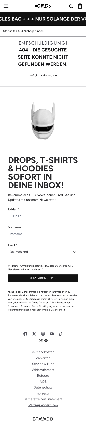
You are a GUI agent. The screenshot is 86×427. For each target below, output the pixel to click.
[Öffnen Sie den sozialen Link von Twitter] (34, 333)
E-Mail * (14, 209)
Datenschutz (43, 387)
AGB (43, 382)
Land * (12, 245)
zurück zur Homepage (43, 75)
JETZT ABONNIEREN (43, 278)
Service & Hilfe (43, 364)
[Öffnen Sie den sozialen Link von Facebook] (25, 333)
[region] (43, 19)
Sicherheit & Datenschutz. (51, 309)
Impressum (43, 393)
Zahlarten (43, 358)
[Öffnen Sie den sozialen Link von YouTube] (51, 333)
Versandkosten (43, 352)
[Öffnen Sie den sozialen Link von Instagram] (43, 333)
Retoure (43, 376)
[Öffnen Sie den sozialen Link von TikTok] (60, 333)
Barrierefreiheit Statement (43, 399)
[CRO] (43, 6)
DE (40, 341)
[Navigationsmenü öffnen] (6, 6)
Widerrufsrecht (43, 370)
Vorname (14, 227)
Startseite (9, 31)
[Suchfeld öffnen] (71, 6)
